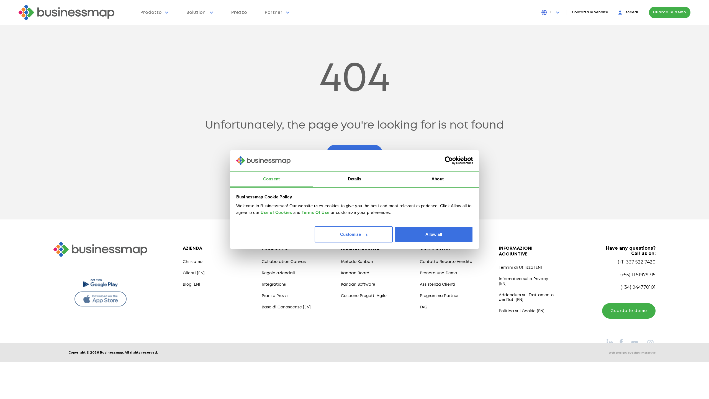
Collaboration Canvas (284, 262)
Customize (350, 234)
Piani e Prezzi (275, 296)
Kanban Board (355, 273)
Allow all (433, 234)
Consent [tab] (271, 179)
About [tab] (437, 179)
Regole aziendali (278, 273)
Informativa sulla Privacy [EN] (523, 281)
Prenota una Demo (438, 273)
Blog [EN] (191, 284)
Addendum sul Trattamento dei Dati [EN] (526, 297)
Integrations (274, 284)
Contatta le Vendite (590, 12)
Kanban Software (358, 284)
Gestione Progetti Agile (364, 296)
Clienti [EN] (194, 273)
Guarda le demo (669, 12)
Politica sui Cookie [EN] (521, 311)
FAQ (424, 307)
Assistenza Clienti (437, 284)
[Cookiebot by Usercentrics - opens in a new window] (449, 161)
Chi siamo (192, 262)
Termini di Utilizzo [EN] (520, 267)
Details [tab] (354, 179)
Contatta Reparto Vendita (446, 262)
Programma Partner (439, 296)
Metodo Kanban (357, 262)
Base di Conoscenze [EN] (286, 307)
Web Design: (632, 352)
